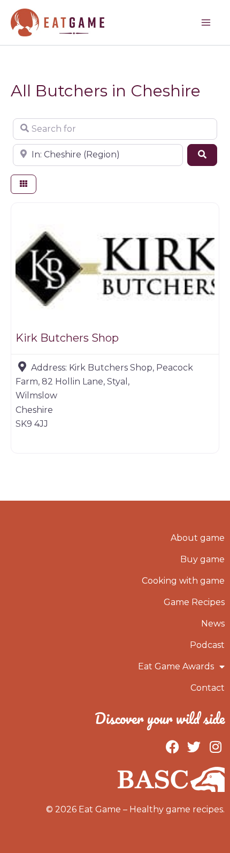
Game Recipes (194, 602)
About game (198, 538)
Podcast (207, 645)
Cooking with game (183, 581)
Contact (207, 688)
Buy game (202, 559)
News (213, 623)
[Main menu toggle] (206, 22)
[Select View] (23, 184)
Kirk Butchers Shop (67, 337)
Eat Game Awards (176, 666)
